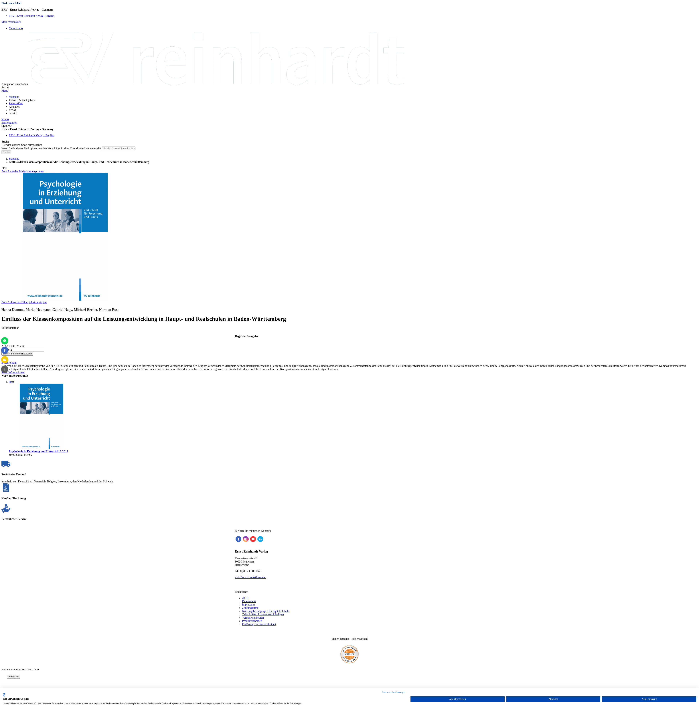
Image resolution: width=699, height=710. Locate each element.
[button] (349, 9)
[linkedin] (260, 539)
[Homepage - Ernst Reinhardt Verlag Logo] (216, 84)
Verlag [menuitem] (12, 109)
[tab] (349, 362)
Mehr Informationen (13, 372)
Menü (4, 90)
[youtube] (253, 539)
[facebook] (238, 539)
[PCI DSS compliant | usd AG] (349, 662)
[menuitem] (14, 96)
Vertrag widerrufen (253, 617)
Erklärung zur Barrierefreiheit (259, 624)
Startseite (14, 158)
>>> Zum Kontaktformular (250, 577)
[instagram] (246, 539)
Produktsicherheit (252, 620)
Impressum (248, 604)
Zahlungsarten (250, 607)
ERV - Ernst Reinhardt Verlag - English (31, 15)
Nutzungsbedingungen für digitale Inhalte (266, 611)
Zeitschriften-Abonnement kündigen (263, 614)
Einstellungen (9, 122)
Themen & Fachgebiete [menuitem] (22, 100)
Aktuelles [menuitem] (14, 106)
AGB (245, 597)
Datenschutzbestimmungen (393, 692)
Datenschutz (249, 601)
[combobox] (118, 148)
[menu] (349, 105)
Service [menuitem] (13, 113)
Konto (5, 119)
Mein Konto (16, 28)
